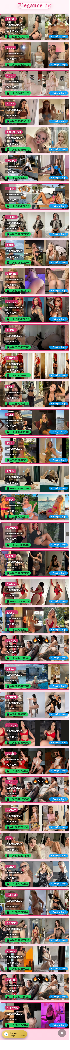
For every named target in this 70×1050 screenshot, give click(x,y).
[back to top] (62, 1033)
